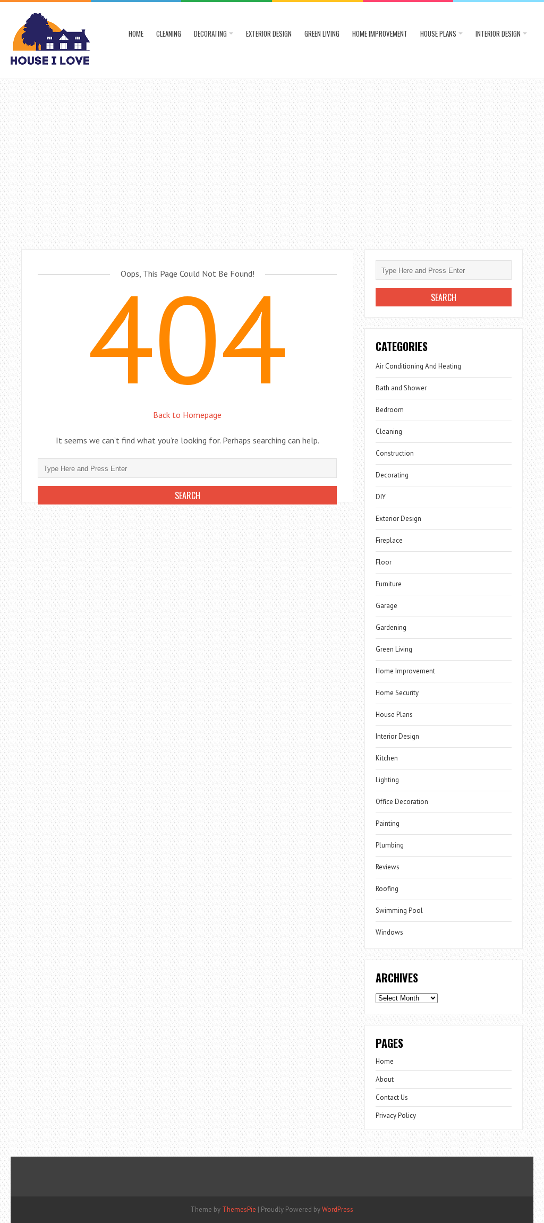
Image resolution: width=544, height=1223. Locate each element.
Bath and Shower (401, 387)
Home (136, 33)
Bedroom (390, 409)
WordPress (337, 1209)
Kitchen (387, 758)
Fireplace (389, 540)
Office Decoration (402, 801)
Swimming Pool (399, 910)
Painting (388, 823)
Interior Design (498, 33)
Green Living (321, 33)
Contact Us (392, 1097)
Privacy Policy (396, 1115)
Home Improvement (379, 33)
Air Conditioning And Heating (418, 366)
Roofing (387, 888)
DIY (381, 496)
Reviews (388, 866)
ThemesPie (239, 1209)
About (385, 1079)
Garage (386, 605)
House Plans (438, 33)
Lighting (387, 779)
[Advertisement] (272, 158)
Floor (384, 562)
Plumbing (390, 845)
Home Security (397, 692)
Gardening (391, 627)
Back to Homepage (187, 414)
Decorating (210, 33)
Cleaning (168, 33)
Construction (395, 453)
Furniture (389, 583)
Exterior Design (269, 33)
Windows (389, 932)
